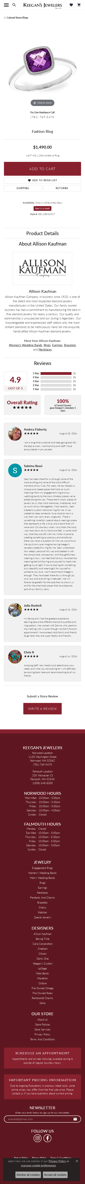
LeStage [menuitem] (42, 968)
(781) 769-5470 (42, 117)
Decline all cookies (28, 1174)
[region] (42, 69)
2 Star (36, 385)
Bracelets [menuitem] (42, 902)
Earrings (57, 345)
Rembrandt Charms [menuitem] (42, 998)
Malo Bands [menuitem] (42, 973)
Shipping (23, 188)
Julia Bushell (33, 605)
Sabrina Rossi (33, 465)
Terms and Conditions (42, 1039)
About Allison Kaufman (42, 243)
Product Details (42, 233)
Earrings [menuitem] (42, 887)
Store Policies (42, 1024)
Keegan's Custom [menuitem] (42, 963)
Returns (62, 188)
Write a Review (42, 708)
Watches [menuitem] (42, 912)
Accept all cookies (55, 1174)
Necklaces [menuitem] (42, 892)
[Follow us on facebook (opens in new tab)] (47, 1138)
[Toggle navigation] (6, 5)
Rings (47, 345)
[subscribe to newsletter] (75, 1119)
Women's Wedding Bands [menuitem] (42, 873)
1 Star (36, 389)
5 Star (36, 373)
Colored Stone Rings (17, 17)
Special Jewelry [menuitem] (42, 917)
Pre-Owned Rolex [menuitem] (43, 993)
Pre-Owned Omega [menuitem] (42, 988)
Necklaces (45, 349)
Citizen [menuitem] (42, 953)
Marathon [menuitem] (42, 978)
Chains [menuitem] (42, 907)
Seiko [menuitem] (42, 1003)
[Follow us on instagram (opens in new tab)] (38, 1138)
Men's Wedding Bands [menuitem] (42, 878)
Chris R (29, 652)
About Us (42, 1019)
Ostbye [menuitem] (43, 983)
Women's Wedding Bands (25, 345)
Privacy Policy (42, 1034)
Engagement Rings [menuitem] (42, 868)
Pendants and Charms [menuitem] (42, 897)
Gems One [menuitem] (43, 958)
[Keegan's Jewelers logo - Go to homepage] (42, 5)
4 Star (36, 377)
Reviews (42, 363)
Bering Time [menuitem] (42, 939)
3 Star (36, 381)
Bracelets (70, 345)
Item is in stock (42, 208)
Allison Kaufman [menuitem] (42, 934)
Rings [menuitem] (43, 883)
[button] (14, 5)
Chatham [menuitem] (42, 948)
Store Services (42, 1029)
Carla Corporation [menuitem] (43, 944)
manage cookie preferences (38, 1165)
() (74, 373)
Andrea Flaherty (35, 429)
